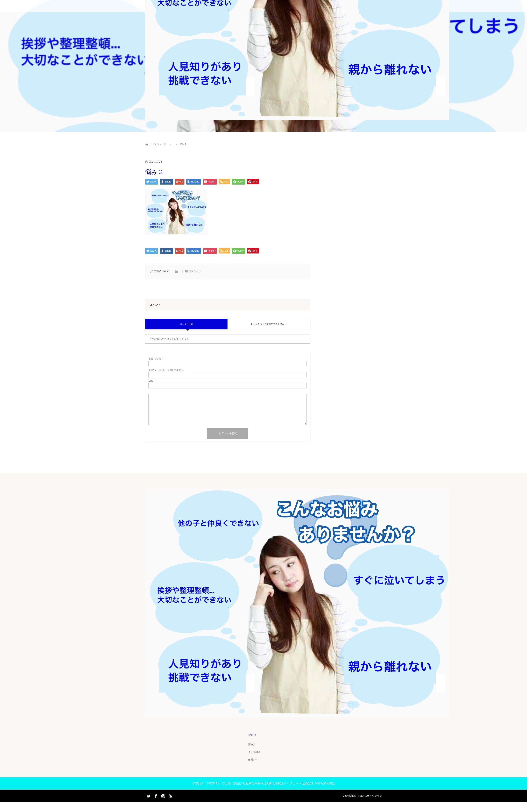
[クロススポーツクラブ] (297, 714)
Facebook (155, 795)
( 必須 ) (155, 359)
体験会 (251, 744)
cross (166, 271)
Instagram (163, 795)
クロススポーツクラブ (369, 795)
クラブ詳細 (254, 752)
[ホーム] (146, 139)
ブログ (252, 735)
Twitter (148, 795)
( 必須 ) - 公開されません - (166, 370)
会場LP (252, 759)
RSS (170, 795)
